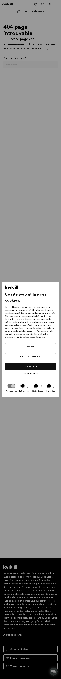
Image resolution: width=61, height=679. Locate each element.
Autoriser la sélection (30, 356)
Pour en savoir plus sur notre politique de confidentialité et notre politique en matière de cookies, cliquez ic (29, 334)
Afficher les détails (30, 373)
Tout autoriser (30, 367)
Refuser (30, 347)
